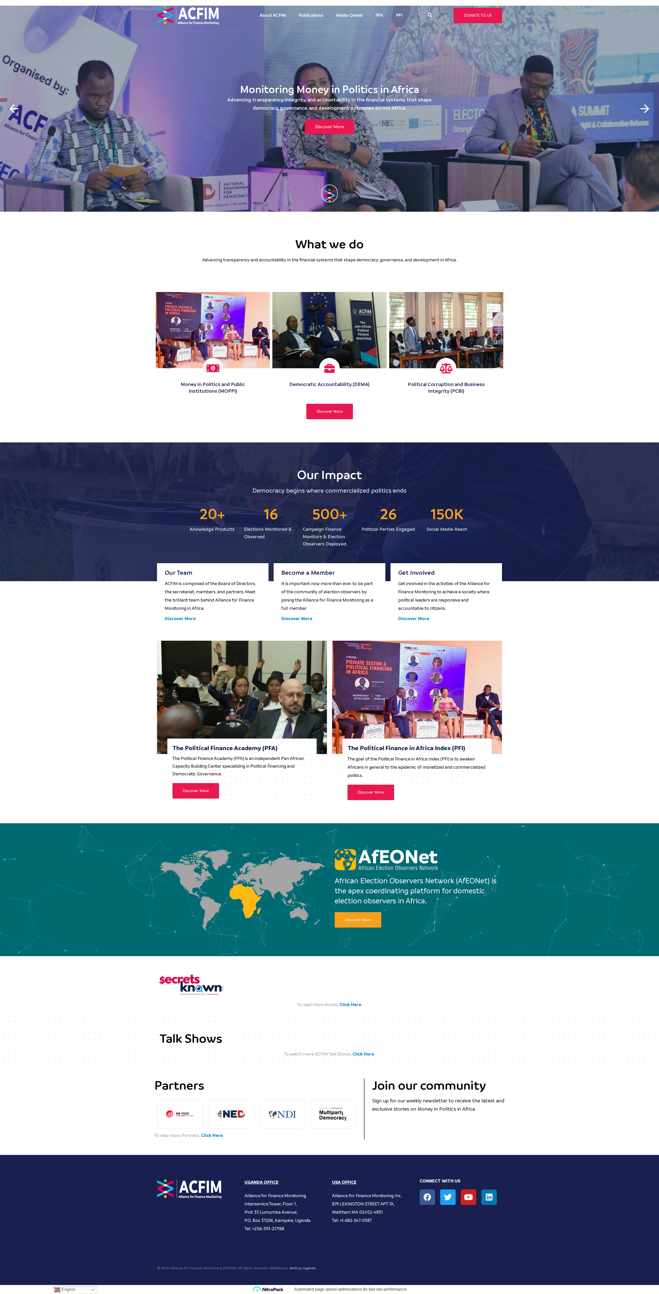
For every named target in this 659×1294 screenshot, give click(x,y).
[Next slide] (645, 108)
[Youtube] (468, 1197)
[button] (430, 15)
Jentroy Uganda (302, 1268)
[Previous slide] (14, 108)
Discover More (329, 131)
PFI (399, 15)
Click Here (350, 1004)
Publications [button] (311, 15)
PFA (379, 15)
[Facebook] (427, 1197)
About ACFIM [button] (272, 15)
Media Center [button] (349, 15)
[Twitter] (448, 1197)
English (67, 1289)
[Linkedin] (489, 1197)
